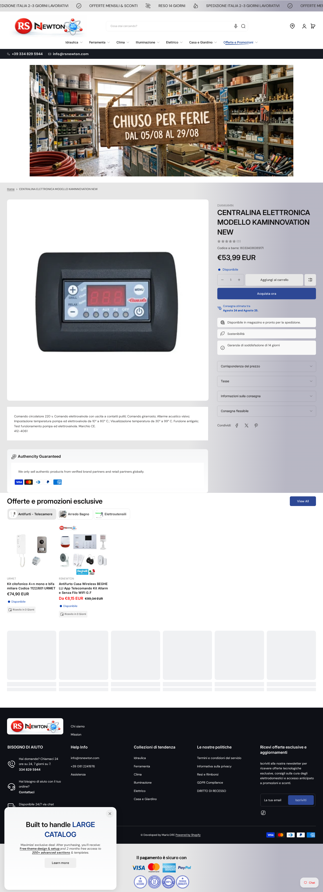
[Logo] (48, 26)
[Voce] (235, 26)
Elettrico (139, 791)
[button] (292, 26)
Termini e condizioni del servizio (219, 758)
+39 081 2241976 (83, 766)
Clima (138, 774)
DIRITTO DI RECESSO (211, 791)
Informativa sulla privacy (214, 766)
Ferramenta (142, 766)
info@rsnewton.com (85, 758)
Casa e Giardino (145, 799)
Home (11, 189)
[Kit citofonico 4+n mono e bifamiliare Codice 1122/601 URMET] (31, 549)
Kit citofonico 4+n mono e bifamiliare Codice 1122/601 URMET (31, 586)
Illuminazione (143, 782)
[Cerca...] (243, 26)
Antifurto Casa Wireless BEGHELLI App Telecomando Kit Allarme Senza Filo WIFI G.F (83, 588)
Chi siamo (78, 726)
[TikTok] (263, 812)
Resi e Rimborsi (207, 774)
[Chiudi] (110, 814)
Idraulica (140, 758)
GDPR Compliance (210, 782)
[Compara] (310, 279)
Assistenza (78, 774)
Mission (76, 734)
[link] (239, 42)
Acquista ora (266, 293)
